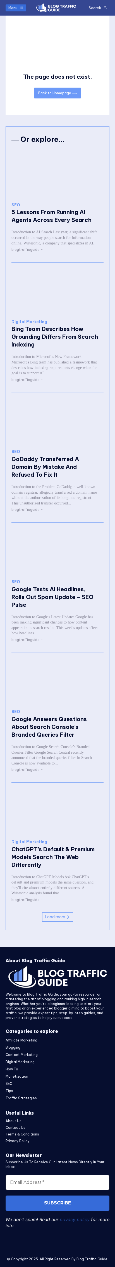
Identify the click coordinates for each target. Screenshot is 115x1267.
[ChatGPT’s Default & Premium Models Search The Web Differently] (57, 811)
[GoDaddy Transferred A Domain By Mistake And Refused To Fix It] (57, 421)
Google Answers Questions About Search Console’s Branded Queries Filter (49, 727)
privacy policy (75, 1219)
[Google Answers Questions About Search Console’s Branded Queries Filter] (57, 681)
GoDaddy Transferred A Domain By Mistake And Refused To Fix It (45, 467)
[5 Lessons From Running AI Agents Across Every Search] (57, 174)
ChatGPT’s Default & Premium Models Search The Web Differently (53, 857)
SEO (15, 205)
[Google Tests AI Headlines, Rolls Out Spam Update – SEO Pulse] (57, 551)
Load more (55, 916)
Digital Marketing (29, 322)
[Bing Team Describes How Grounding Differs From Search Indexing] (57, 291)
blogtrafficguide (25, 250)
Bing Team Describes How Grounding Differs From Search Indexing (54, 336)
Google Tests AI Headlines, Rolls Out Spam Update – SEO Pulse (52, 597)
